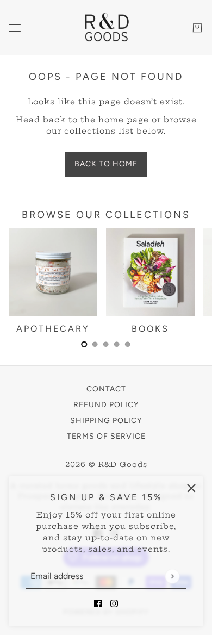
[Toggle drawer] (15, 28)
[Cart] (197, 28)
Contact (106, 389)
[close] (191, 488)
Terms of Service (106, 436)
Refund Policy (106, 404)
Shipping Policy (106, 420)
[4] (127, 344)
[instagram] (114, 603)
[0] (84, 344)
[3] (116, 344)
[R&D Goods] (106, 28)
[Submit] (172, 576)
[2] (106, 344)
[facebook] (98, 603)
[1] (95, 344)
